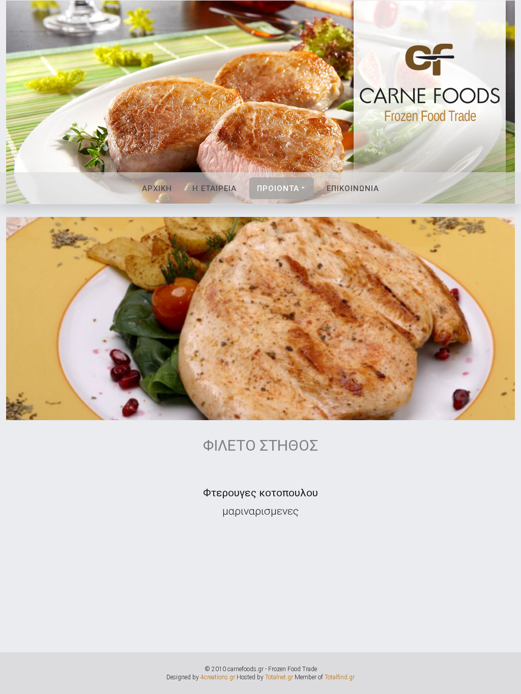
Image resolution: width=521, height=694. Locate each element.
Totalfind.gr (340, 677)
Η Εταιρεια (214, 188)
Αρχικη (157, 188)
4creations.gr (217, 677)
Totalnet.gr (279, 677)
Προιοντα (278, 188)
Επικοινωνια (353, 188)
